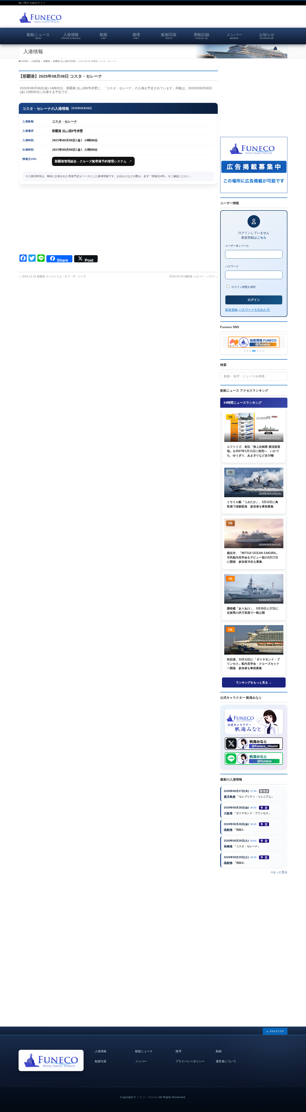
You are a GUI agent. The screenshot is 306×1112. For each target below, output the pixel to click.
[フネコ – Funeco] (40, 18)
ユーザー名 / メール (237, 245)
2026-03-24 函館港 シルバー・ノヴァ (193, 276)
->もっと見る (278, 872)
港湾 (178, 1051)
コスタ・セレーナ (64, 121)
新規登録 (231, 310)
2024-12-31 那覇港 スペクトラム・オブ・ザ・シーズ (52, 276)
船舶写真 (100, 1061)
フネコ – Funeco (147, 1097)
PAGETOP (277, 1031)
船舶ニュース (144, 1051)
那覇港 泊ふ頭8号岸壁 (67, 131)
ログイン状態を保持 (243, 287)
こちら (261, 237)
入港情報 (100, 1051)
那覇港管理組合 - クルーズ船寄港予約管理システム (93, 161)
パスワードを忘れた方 (254, 310)
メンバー (141, 1061)
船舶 (219, 1051)
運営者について (226, 1061)
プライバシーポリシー (190, 1061)
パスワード (232, 266)
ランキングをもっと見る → (254, 682)
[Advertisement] (235, 18)
